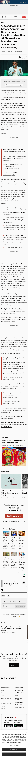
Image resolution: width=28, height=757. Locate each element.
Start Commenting (14, 516)
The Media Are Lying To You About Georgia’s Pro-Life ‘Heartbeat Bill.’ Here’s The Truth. (14, 425)
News (2, 685)
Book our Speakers (6, 703)
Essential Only (14, 749)
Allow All (14, 754)
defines (19, 309)
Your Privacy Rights (20, 693)
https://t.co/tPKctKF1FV (10, 397)
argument (4, 296)
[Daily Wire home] (14, 17)
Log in (23, 522)
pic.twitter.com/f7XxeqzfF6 (11, 169)
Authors (3, 700)
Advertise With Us (6, 698)
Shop (2, 690)
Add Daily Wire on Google (15, 85)
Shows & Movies (5, 687)
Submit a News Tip (19, 707)
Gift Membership (19, 690)
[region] (14, 743)
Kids (2, 693)
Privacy (3, 708)
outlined (3, 203)
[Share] (25, 57)
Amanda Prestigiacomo (7, 51)
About (3, 695)
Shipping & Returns (19, 702)
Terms (3, 706)
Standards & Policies (20, 704)
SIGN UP (24, 17)
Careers (17, 685)
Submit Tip (14, 665)
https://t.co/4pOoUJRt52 (17, 373)
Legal (16, 695)
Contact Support (19, 687)
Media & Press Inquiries (18, 698)
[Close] (26, 732)
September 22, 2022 (9, 175)
